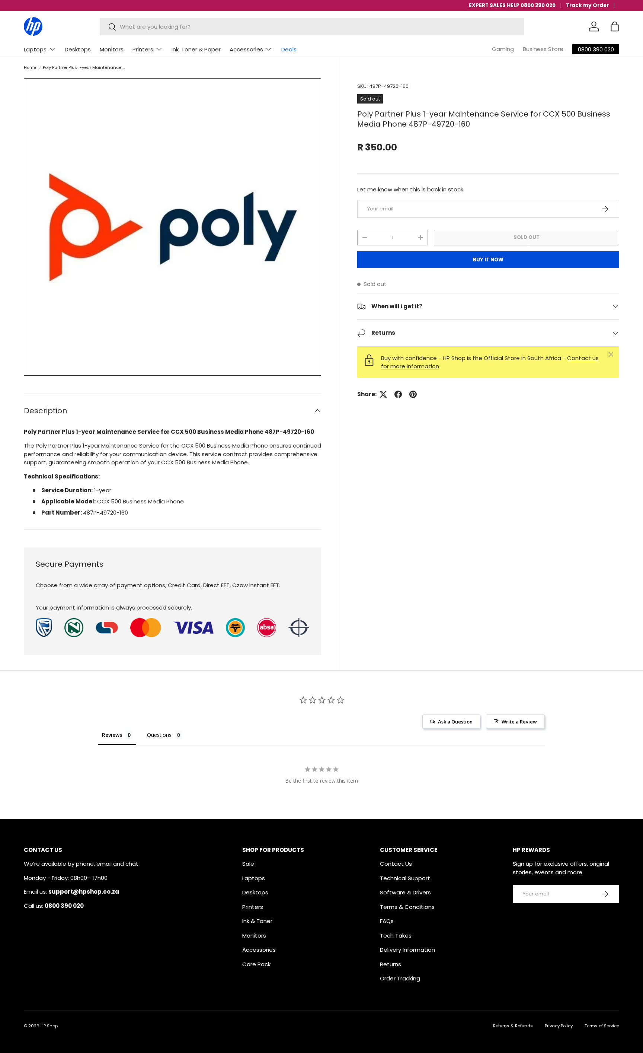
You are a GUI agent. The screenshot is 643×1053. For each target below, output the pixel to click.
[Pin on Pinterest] (413, 394)
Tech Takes (396, 935)
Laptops (35, 49)
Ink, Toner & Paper (196, 49)
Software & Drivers (405, 892)
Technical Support (405, 878)
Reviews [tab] (112, 734)
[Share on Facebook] (398, 394)
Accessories (246, 49)
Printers (142, 49)
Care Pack (256, 964)
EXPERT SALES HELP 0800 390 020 (512, 5)
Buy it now (488, 259)
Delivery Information (407, 950)
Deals (289, 49)
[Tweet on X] (383, 394)
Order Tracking (400, 978)
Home (30, 68)
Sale (248, 864)
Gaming (503, 49)
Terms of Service (602, 1026)
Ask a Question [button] (455, 721)
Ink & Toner (257, 921)
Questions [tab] (159, 734)
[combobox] (312, 26)
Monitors (112, 49)
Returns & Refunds (513, 1026)
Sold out (527, 237)
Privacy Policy (559, 1026)
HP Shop (49, 1026)
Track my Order (587, 5)
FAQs (387, 921)
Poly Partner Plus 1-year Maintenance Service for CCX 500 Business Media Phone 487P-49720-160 (85, 68)
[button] (615, 26)
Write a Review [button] (519, 721)
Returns (390, 964)
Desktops (78, 49)
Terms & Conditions (407, 907)
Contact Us (396, 864)
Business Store (543, 49)
